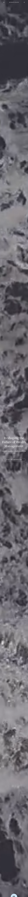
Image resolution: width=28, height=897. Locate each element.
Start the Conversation (14, 459)
